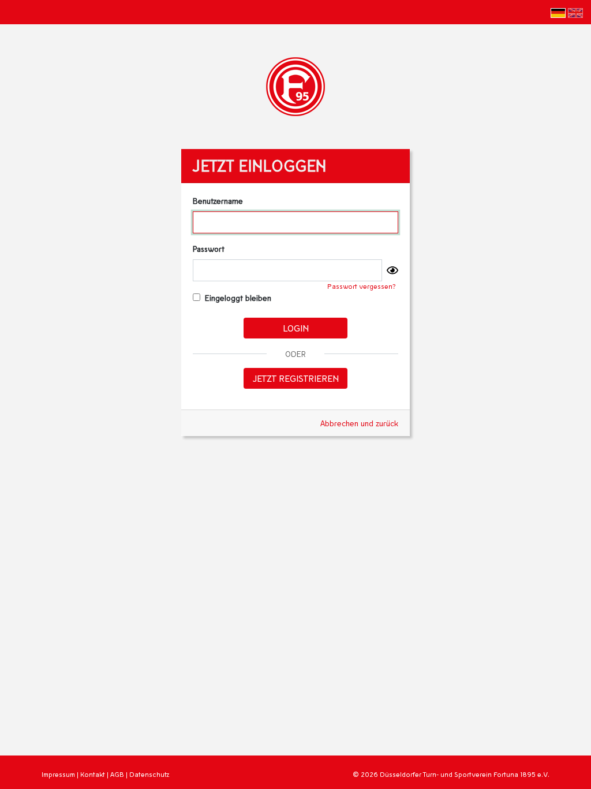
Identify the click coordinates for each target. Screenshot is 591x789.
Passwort (209, 249)
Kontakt (92, 774)
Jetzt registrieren (296, 378)
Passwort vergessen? (361, 286)
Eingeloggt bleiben (237, 298)
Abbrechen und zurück (359, 423)
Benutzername (218, 201)
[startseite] (295, 85)
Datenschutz (149, 774)
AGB (117, 774)
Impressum (58, 774)
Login (296, 327)
